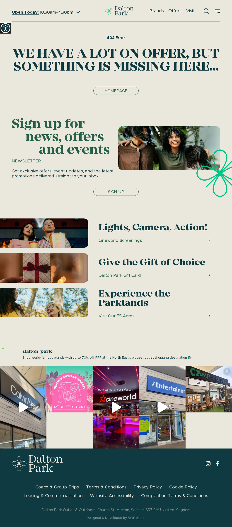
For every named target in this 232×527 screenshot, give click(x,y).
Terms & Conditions (106, 487)
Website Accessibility (112, 495)
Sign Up (116, 191)
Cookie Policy (183, 487)
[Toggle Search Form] (206, 10)
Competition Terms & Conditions (174, 495)
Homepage (116, 90)
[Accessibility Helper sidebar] (5, 28)
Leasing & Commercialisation (53, 495)
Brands (156, 10)
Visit (190, 10)
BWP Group (136, 518)
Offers (174, 10)
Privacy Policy (148, 487)
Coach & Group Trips (57, 487)
